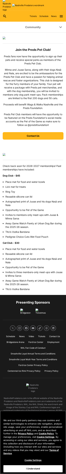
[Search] (5, 16)
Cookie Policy (46, 433)
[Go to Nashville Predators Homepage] (28, 5)
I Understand (33, 468)
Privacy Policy (26, 433)
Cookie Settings (45, 437)
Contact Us (33, 135)
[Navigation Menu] (61, 16)
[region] (33, 442)
